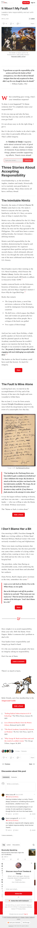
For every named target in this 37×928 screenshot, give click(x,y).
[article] (18, 854)
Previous (7, 764)
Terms (27, 917)
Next (30, 764)
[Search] (33, 845)
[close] (31, 863)
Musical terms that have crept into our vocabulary (13, 853)
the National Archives (22, 468)
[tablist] (10, 777)
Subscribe (26, 2)
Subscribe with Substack (20, 901)
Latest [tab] (9, 845)
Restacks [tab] (14, 777)
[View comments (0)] (11, 859)
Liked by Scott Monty (13, 796)
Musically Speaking (9, 850)
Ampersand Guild (8, 700)
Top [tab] (4, 845)
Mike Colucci (10, 794)
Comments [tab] (6, 777)
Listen (33, 19)
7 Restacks (24, 751)
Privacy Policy (21, 909)
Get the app (26, 922)
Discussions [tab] (16, 845)
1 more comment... (7, 835)
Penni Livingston (11, 818)
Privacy (22, 917)
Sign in (33, 2)
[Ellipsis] (34, 794)
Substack (10, 926)
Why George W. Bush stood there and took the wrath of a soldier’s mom (19, 739)
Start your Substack (14, 922)
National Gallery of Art (18, 56)
